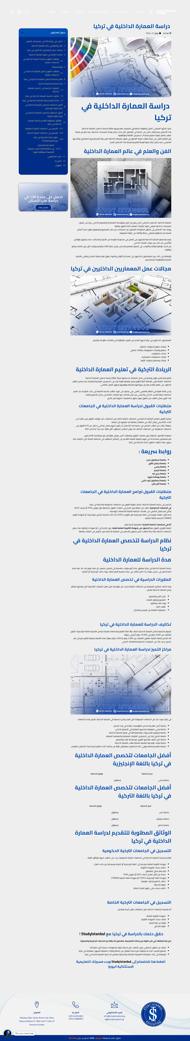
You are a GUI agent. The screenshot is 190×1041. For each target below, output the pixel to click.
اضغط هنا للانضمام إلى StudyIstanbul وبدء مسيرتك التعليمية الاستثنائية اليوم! (40, 148)
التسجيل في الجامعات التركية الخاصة (42, 133)
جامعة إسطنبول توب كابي (153, 480)
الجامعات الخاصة (121, 11)
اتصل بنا (58, 161)
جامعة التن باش (159, 484)
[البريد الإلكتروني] (12, 11)
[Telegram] (26, 11)
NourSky (73, 1038)
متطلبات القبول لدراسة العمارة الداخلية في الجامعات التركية (41, 60)
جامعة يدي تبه (159, 473)
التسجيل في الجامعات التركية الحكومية (41, 128)
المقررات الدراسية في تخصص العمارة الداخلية (43, 89)
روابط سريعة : (57, 67)
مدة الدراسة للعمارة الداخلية (51, 83)
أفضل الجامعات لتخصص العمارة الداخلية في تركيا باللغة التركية (44, 114)
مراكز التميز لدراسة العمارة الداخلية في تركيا (40, 100)
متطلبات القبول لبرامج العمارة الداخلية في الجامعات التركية (41, 73)
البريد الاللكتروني (55, 156)
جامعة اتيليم (160, 470)
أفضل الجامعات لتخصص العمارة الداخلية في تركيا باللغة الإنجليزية (44, 106)
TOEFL (143, 878)
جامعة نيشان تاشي (157, 463)
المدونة (65, 11)
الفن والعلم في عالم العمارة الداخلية (47, 45)
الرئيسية (139, 11)
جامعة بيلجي (160, 467)
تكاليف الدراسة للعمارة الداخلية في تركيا (42, 96)
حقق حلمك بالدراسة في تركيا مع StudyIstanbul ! (45, 139)
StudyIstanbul (93, 933)
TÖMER (115, 878)
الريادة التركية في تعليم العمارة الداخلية (46, 54)
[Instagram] (19, 11)
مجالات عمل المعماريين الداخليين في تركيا (45, 50)
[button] (22, 32)
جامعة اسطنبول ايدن (156, 460)
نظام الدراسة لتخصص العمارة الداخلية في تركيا (43, 79)
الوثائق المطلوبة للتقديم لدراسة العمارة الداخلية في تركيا (45, 122)
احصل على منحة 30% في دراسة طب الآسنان (44, 41)
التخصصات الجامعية (98, 11)
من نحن (79, 11)
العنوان (58, 165)
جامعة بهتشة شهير (157, 477)
